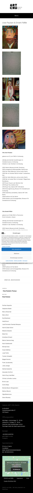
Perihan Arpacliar (7, 305)
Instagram (5, 438)
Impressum (24, 260)
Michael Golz (5, 346)
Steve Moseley (6, 397)
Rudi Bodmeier (6, 318)
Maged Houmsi (6, 359)
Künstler (7, 280)
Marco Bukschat (6, 311)
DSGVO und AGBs (18, 260)
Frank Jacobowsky (7, 362)
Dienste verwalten (6, 246)
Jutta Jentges (6, 365)
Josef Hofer (5, 353)
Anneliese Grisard (7, 337)
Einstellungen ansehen (16, 258)
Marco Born (5, 315)
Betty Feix (5, 334)
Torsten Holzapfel (7, 356)
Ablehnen (16, 253)
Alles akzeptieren (16, 249)
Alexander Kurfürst (7, 372)
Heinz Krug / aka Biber (8, 375)
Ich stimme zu (16, 469)
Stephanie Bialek (6, 308)
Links (27, 478)
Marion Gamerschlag (8, 340)
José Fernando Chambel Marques (11, 324)
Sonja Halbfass (6, 350)
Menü (16, 16)
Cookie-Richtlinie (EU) (10, 481)
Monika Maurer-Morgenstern (10, 388)
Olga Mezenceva (6, 394)
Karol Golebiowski (7, 343)
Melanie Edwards (7, 331)
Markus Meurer (6, 391)
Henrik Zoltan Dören (7, 327)
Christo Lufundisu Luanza (9, 378)
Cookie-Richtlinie (9, 260)
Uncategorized (15, 280)
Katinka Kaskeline (7, 369)
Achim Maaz (5, 384)
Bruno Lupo (5, 381)
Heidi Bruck (5, 321)
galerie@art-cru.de (7, 436)
